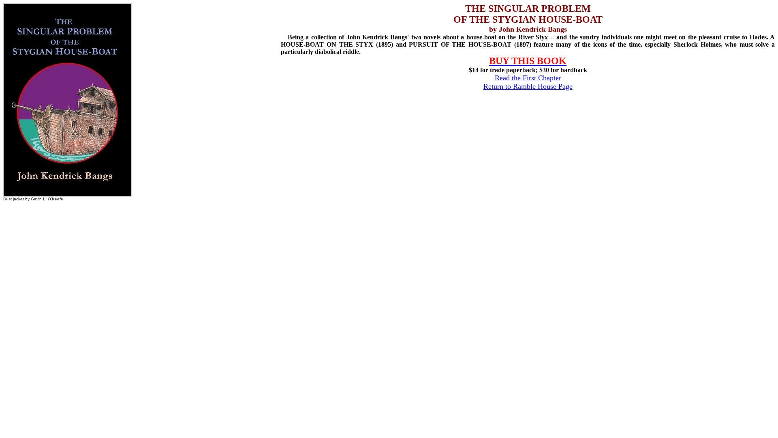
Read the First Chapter (528, 78)
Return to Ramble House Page (528, 86)
